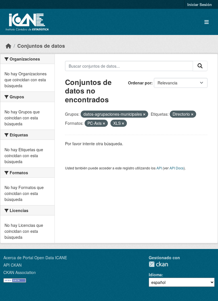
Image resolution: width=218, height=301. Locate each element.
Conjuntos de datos (41, 45)
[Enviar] (200, 66)
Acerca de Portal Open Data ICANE (35, 257)
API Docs (176, 167)
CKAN (158, 264)
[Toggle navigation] (206, 22)
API (159, 167)
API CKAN (12, 265)
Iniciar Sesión (199, 4)
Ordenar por (139, 83)
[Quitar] (144, 114)
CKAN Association (19, 272)
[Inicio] (8, 45)
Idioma (155, 274)
